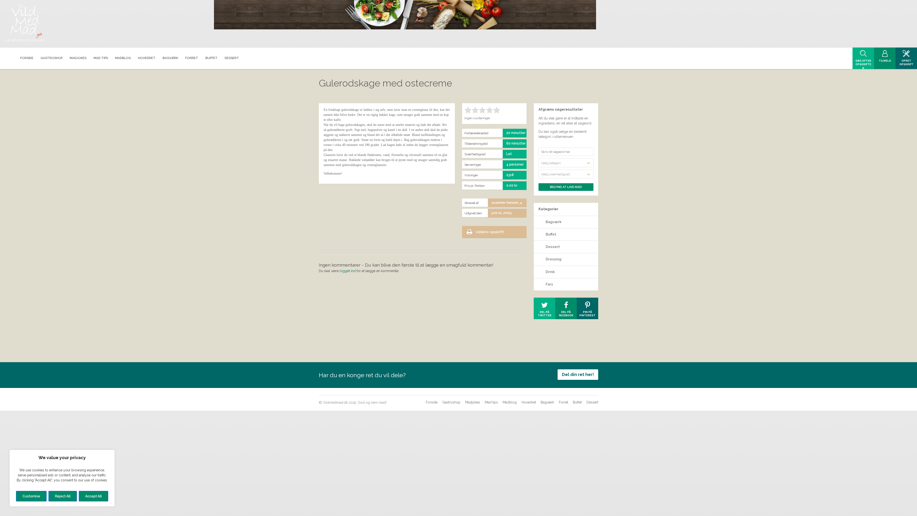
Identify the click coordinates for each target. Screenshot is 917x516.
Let (509, 154)
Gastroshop (451, 402)
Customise (31, 496)
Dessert (553, 247)
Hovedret (529, 402)
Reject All (62, 496)
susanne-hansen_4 (506, 202)
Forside (431, 402)
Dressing (553, 259)
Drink (550, 272)
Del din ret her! (578, 374)
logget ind (348, 271)
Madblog (510, 402)
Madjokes (472, 402)
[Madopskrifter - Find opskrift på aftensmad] (24, 23)
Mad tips (491, 402)
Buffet (551, 234)
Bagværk (553, 222)
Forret (563, 402)
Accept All (93, 496)
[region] (62, 478)
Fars (549, 284)
